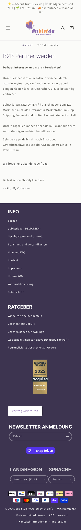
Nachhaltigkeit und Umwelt (25, 236)
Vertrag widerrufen (25, 411)
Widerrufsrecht (66, 509)
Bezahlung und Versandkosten (27, 244)
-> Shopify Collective (16, 188)
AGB (51, 515)
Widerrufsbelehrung (20, 284)
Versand (63, 515)
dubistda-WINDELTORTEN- (24, 228)
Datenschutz (16, 292)
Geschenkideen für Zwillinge (26, 332)
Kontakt (13, 260)
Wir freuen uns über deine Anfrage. (25, 163)
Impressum (15, 268)
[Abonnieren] (67, 436)
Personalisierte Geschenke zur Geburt (32, 347)
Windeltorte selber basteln (25, 316)
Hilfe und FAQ (16, 252)
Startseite (27, 44)
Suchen (12, 220)
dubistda (21, 508)
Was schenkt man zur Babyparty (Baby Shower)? (38, 339)
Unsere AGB (15, 276)
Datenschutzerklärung (30, 515)
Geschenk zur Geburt (21, 323)
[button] (8, 28)
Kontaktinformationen (33, 521)
